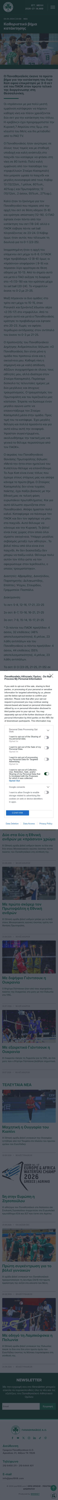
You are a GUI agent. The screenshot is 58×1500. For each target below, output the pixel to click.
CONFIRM (17, 813)
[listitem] (29, 730)
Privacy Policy (45, 823)
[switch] (46, 737)
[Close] (52, 677)
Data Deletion (12, 823)
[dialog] (29, 750)
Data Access (29, 823)
